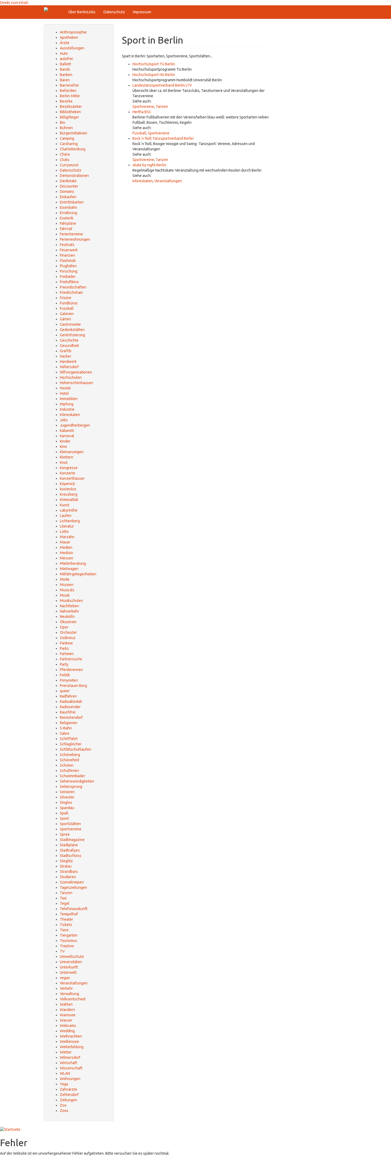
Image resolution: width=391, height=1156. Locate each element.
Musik (65, 595)
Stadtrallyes (70, 850)
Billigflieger (69, 117)
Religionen (68, 723)
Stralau (66, 866)
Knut (64, 462)
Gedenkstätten (72, 330)
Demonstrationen (74, 175)
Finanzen (67, 255)
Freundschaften (73, 287)
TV (62, 951)
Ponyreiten (69, 680)
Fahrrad (66, 229)
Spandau (67, 808)
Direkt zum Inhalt (14, 3)
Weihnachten (71, 1036)
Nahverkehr (69, 611)
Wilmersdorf (70, 1057)
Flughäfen (68, 266)
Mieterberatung (73, 563)
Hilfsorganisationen (76, 372)
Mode (64, 579)
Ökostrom (68, 622)
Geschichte (69, 340)
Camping (67, 138)
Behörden (68, 90)
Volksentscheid (72, 999)
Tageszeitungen (73, 887)
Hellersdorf (69, 367)
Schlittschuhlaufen (75, 749)
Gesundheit (69, 345)
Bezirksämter (71, 106)
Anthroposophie (73, 32)
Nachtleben (69, 606)
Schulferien (69, 770)
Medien (66, 547)
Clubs (64, 160)
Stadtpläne (69, 845)
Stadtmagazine (72, 840)
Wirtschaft (68, 1063)
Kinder (65, 441)
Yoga (64, 1084)
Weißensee (69, 1041)
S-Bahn (66, 728)
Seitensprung (71, 786)
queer (65, 691)
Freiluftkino (69, 282)
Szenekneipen (72, 882)
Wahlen (66, 1004)
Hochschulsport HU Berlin (153, 75)
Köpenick (67, 484)
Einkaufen (68, 197)
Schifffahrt (69, 739)
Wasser (66, 1020)
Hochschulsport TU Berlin (153, 64)
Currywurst (69, 165)
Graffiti (65, 351)
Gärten (65, 319)
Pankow (66, 643)
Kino (63, 446)
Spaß (64, 813)
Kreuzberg (68, 494)
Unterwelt (68, 972)
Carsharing (69, 144)
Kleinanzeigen (72, 452)
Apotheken (69, 37)
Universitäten (71, 962)
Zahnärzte (68, 1089)
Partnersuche (71, 659)
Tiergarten (68, 935)
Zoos (64, 1110)
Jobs (64, 420)
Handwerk (68, 361)
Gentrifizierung (72, 335)
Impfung (66, 404)
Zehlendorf (69, 1095)
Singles (66, 802)
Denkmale (68, 181)
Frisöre (65, 298)
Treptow (67, 946)
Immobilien (69, 399)
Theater (66, 919)
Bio (62, 122)
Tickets (66, 925)
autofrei (66, 59)
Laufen (65, 515)
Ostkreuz (68, 638)
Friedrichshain (71, 292)
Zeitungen (68, 1100)
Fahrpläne (68, 223)
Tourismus (68, 940)
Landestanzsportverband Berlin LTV (162, 85)
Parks (64, 648)
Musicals (67, 590)
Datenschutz (114, 12)
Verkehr (66, 988)
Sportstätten (70, 824)
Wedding (67, 1031)
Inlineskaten (142, 181)
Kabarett (67, 430)
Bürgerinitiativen (73, 133)
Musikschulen (71, 600)
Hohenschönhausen (76, 383)
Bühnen (66, 128)
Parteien (67, 654)
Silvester (67, 797)
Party (64, 664)
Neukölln (67, 616)
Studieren (68, 877)
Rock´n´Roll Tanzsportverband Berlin (163, 138)
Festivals (67, 245)
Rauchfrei (68, 712)
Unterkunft (69, 967)
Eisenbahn (68, 207)
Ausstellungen (72, 48)
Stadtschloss (70, 855)
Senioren (67, 792)
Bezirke (66, 101)
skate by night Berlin (149, 165)
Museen (66, 585)
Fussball (139, 133)
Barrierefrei (69, 85)
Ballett (65, 64)
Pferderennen (71, 670)
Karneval (67, 436)
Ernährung (68, 213)
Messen (66, 558)
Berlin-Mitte (70, 96)
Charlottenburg (72, 149)
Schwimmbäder (72, 776)
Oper (64, 627)
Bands (65, 69)
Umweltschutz (72, 956)
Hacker (65, 356)
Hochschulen (71, 377)
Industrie (67, 409)
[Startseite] (54, 9)
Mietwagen (69, 569)
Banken (66, 75)
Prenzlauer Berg (73, 685)
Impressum (142, 12)
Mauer (65, 542)
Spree (65, 834)
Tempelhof (69, 914)
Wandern (67, 1010)
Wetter (66, 1052)
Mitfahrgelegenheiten (78, 574)
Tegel (64, 903)
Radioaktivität (71, 701)
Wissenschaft (71, 1068)
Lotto (64, 531)
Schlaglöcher (71, 744)
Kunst (64, 505)
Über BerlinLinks (81, 12)
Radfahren (68, 696)
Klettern (66, 457)
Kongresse (69, 468)
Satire (64, 733)
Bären (65, 80)
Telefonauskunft (74, 909)
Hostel (65, 388)
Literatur (67, 526)
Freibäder (68, 276)
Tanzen (162, 106)
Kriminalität (69, 500)
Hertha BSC (141, 112)
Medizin (66, 553)
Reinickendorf (71, 717)
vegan (65, 978)
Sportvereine (143, 106)
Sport (64, 818)
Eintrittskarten (72, 202)
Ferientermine (71, 234)
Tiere (64, 930)
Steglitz (66, 861)
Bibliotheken (70, 112)
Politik (65, 675)
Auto (64, 53)
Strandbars (69, 871)
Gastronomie (70, 324)
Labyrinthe (68, 510)
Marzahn (67, 537)
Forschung (68, 271)
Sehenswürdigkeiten (77, 781)
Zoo (63, 1105)
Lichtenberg (70, 521)
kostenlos (68, 489)
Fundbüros (69, 303)
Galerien (67, 314)
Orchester (68, 632)
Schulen (66, 765)
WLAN (65, 1073)
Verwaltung (69, 994)
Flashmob (68, 260)
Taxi (63, 898)
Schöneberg (70, 755)
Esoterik (66, 218)
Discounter (69, 186)
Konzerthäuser (72, 478)
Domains (67, 191)
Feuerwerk (69, 250)
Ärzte (64, 43)
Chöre (65, 154)
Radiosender (70, 707)
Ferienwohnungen (75, 239)
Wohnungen (70, 1079)
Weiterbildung (72, 1047)
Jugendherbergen (75, 425)
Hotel (64, 393)
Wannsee (68, 1015)
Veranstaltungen (168, 181)
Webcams (68, 1025)
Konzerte (67, 473)
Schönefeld (69, 760)
